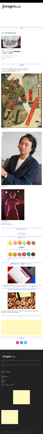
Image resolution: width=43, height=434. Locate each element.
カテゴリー (21, 232)
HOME (2, 377)
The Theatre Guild (8, 56)
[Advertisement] (21, 19)
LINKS (2, 381)
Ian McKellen (13, 55)
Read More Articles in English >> (7, 224)
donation (3, 55)
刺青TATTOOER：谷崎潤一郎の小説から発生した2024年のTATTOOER (15, 68)
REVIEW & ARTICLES (5, 376)
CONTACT (3, 382)
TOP (19, 429)
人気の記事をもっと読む (6, 223)
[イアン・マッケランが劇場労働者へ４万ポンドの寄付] (11, 42)
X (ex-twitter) (11, 384)
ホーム (2, 373)
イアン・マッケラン (14, 56)
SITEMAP (39, 429)
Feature (5, 49)
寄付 (10, 57)
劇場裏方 (8, 57)
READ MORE (3, 58)
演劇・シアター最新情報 (5, 371)
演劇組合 (13, 57)
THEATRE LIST (3, 380)
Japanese (9, 49)
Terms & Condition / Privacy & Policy (31, 429)
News (12, 49)
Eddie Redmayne (7, 55)
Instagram (3, 384)
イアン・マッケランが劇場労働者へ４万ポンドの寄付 (10, 52)
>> (11, 223)
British (2, 49)
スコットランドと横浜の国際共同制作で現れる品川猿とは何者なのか (15, 69)
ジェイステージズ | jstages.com (6, 431)
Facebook (7, 384)
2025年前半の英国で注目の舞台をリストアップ (11, 71)
